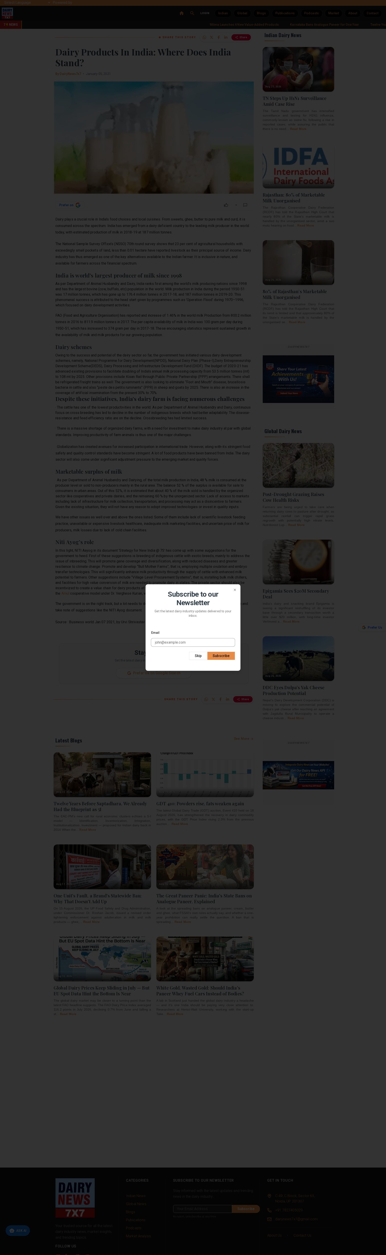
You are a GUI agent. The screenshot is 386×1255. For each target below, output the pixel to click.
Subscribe (221, 655)
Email (155, 632)
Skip (198, 655)
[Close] (235, 590)
